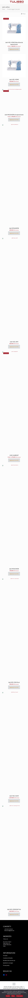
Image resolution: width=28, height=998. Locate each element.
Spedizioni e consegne (8, 963)
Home (3, 9)
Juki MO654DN (14, 569)
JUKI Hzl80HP (14, 455)
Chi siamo (5, 955)
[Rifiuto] (26, 993)
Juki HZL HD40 (14, 79)
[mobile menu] (2, 2)
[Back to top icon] (14, 984)
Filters (24, 13)
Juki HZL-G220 (14, 796)
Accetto (8, 996)
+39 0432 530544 (8, 929)
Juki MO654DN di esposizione (14, 114)
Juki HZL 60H (14, 341)
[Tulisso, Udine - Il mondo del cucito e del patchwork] (17, 2)
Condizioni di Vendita (8, 958)
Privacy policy (6, 965)
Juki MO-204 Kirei (14, 682)
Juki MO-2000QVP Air (14, 909)
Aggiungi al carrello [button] (14, 49)
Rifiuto (13, 996)
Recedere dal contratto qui (9, 960)
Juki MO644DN (14, 228)
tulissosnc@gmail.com (9, 930)
